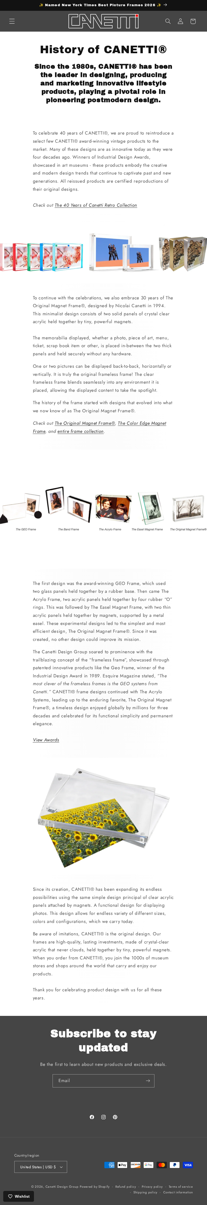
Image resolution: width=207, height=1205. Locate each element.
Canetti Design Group (62, 1186)
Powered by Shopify (94, 1186)
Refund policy (125, 1186)
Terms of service (181, 1186)
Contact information (178, 1192)
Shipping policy (145, 1192)
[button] (12, 21)
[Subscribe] (148, 1080)
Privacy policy (152, 1186)
